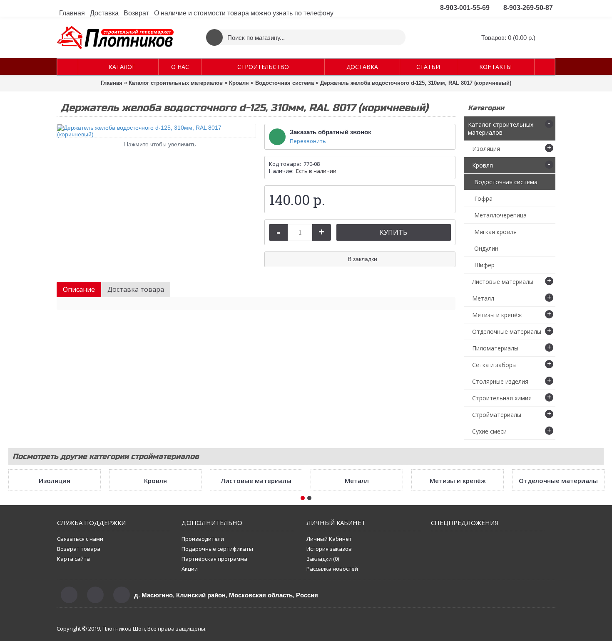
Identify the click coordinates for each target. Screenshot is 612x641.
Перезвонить (308, 141)
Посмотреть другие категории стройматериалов (105, 456)
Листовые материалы (256, 565)
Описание (79, 289)
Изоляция (54, 565)
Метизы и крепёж (458, 565)
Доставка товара (135, 289)
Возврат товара (78, 633)
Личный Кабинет (329, 623)
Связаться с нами (80, 623)
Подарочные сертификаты (217, 633)
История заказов (329, 633)
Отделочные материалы (558, 565)
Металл (357, 565)
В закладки (362, 259)
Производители (203, 623)
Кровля (155, 565)
